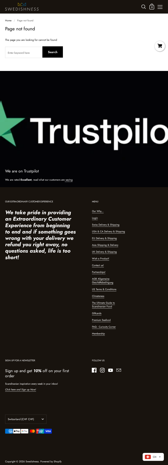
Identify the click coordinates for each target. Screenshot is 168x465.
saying (69, 180)
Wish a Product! (100, 258)
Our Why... (98, 211)
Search (52, 52)
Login (95, 218)
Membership (98, 333)
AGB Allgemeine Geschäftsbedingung (102, 280)
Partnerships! (99, 272)
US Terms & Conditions (104, 289)
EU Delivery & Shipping (104, 238)
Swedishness (32, 461)
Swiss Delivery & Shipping (105, 225)
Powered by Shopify (50, 461)
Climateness (98, 296)
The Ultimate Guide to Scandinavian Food (103, 304)
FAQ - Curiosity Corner (104, 327)
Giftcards (96, 313)
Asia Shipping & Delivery (105, 245)
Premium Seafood (101, 320)
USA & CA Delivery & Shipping (108, 231)
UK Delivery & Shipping (104, 252)
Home (8, 20)
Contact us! (98, 265)
